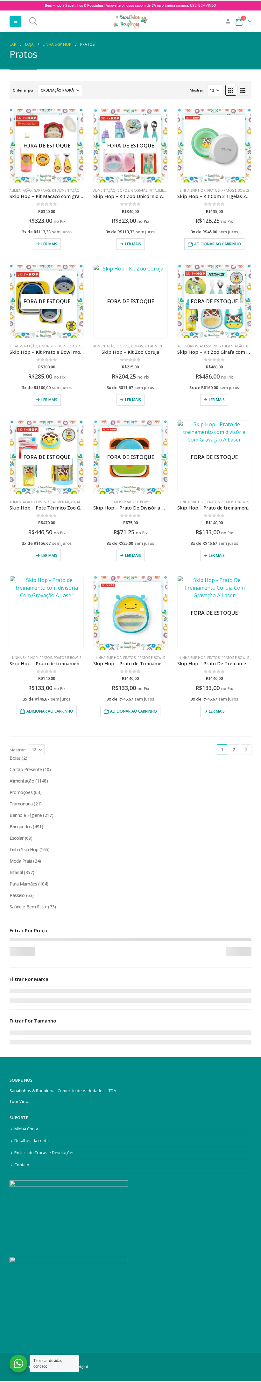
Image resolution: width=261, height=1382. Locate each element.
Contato (21, 1164)
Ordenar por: (24, 90)
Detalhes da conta (31, 1140)
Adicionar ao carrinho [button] (217, 244)
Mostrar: (197, 90)
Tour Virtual (21, 1101)
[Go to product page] (214, 145)
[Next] (246, 749)
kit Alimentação (23, 346)
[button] (15, 21)
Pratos (213, 190)
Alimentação (21, 190)
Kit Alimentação (66, 190)
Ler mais (49, 244)
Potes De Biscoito (82, 346)
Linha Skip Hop (192, 190)
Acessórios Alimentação (222, 346)
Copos (123, 190)
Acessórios (187, 346)
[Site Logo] (130, 21)
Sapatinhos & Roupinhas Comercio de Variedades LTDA (63, 1090)
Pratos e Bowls (235, 190)
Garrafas (42, 190)
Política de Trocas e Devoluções (44, 1152)
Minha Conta (26, 1129)
